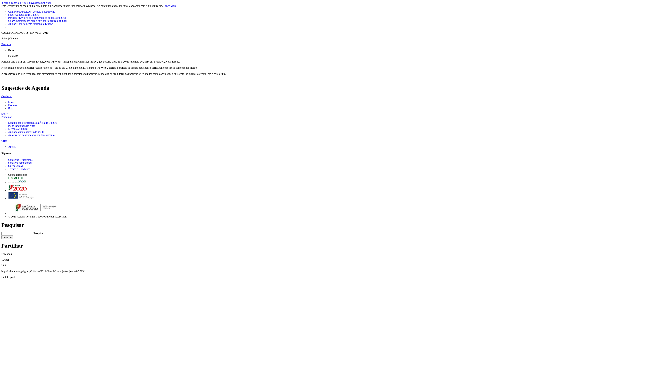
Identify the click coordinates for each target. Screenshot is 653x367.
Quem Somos (15, 165)
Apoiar (31, 23)
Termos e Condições (19, 169)
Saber (23, 14)
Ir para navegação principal (36, 2)
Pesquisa (38, 233)
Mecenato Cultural (18, 128)
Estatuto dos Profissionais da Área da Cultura (32, 122)
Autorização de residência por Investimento (31, 135)
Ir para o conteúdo (11, 2)
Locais (11, 102)
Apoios (12, 146)
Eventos (12, 105)
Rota (10, 108)
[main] (326, 61)
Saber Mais (170, 5)
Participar (37, 17)
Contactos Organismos (20, 159)
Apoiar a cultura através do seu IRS (27, 131)
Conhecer (31, 11)
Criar (37, 20)
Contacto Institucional (20, 162)
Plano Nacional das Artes (21, 125)
